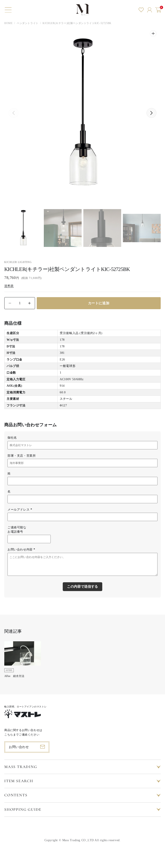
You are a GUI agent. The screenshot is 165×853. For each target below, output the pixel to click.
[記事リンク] (22, 661)
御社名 (12, 437)
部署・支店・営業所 (22, 455)
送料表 (9, 285)
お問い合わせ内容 (21, 549)
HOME (8, 23)
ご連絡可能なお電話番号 (17, 529)
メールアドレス (20, 509)
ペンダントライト (27, 23)
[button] (8, 10)
